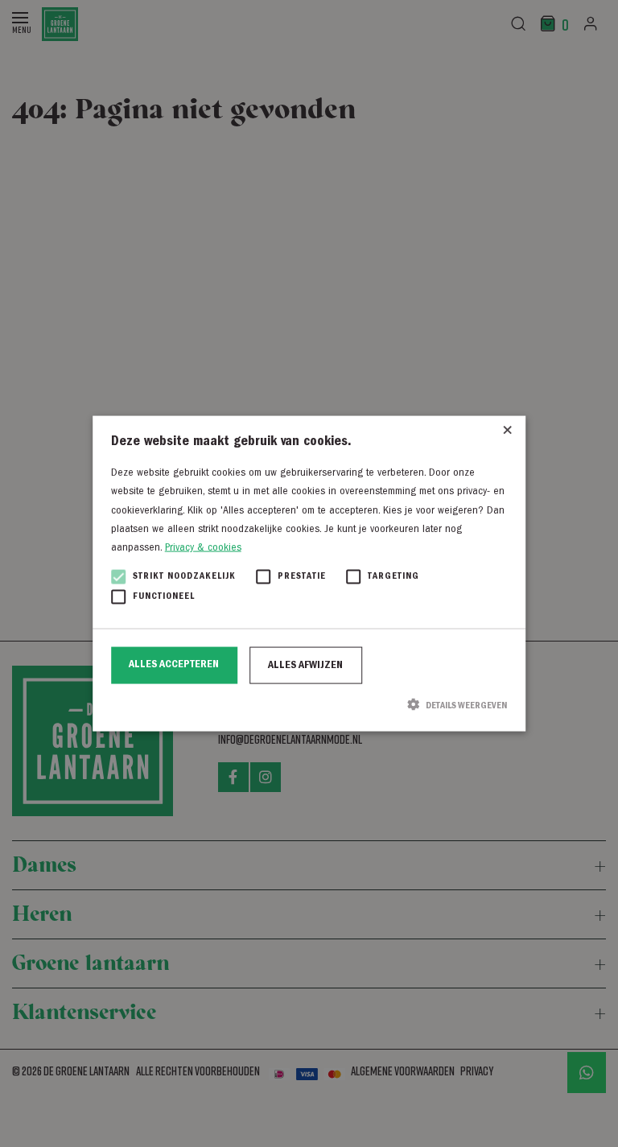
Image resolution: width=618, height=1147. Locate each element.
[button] (309, 704)
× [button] (507, 433)
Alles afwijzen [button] (305, 664)
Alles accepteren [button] (174, 664)
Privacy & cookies (203, 547)
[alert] (309, 573)
